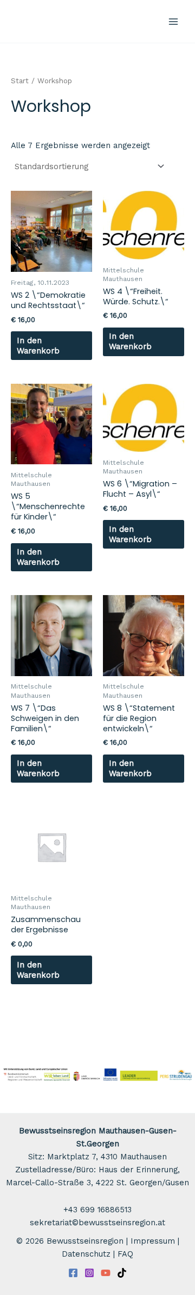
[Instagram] (89, 1273)
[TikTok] (122, 1273)
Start (20, 81)
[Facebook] (73, 1273)
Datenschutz (86, 1254)
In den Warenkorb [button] (38, 346)
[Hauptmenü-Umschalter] (173, 21)
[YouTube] (105, 1273)
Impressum (153, 1241)
